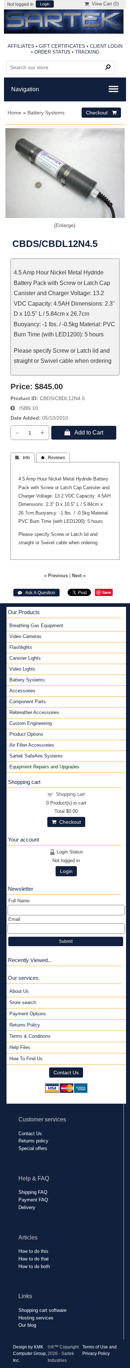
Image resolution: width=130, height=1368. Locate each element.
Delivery (26, 1207)
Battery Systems (46, 113)
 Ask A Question (36, 593)
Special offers (32, 1148)
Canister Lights (25, 658)
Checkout (68, 821)
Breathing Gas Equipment (36, 625)
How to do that (33, 1259)
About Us (19, 991)
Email (14, 919)
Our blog (27, 1325)
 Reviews (53, 458)
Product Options (26, 734)
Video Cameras (25, 636)
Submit (66, 941)
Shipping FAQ (32, 1192)
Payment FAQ (33, 1200)
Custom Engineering (30, 723)
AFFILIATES (21, 46)
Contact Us (66, 1072)
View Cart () (104, 4)
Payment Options (27, 1013)
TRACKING (87, 52)
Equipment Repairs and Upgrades (44, 766)
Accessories (22, 690)
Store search (22, 1002)
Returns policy (33, 1141)
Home (14, 113)
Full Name (19, 900)
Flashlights (20, 647)
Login (44, 4)
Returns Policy (24, 1025)
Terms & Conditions (30, 1036)
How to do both (34, 1266)
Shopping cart (70, 794)
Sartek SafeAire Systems (36, 756)
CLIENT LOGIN (106, 46)
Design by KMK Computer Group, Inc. (30, 1353)
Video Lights (22, 669)
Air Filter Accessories (31, 745)
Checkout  (101, 112)
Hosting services (35, 1318)
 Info (22, 458)
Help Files (19, 1047)
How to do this (33, 1251)
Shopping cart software (42, 1310)
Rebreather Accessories (34, 712)
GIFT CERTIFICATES (62, 46)
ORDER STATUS (52, 52)
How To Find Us (26, 1058)
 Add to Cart (83, 432)
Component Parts (27, 701)
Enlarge (65, 225)
